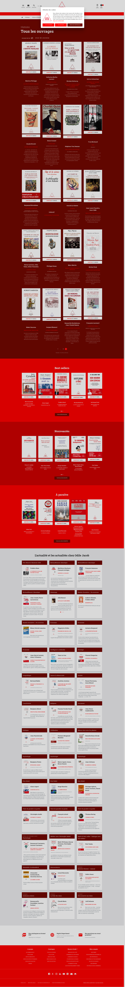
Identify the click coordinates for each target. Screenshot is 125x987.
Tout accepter (48, 24)
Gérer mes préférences (75, 24)
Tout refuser (61, 24)
